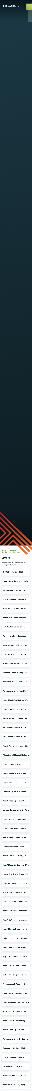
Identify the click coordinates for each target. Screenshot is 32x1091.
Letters (5, 555)
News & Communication (11, 553)
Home (4, 551)
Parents (13, 551)
